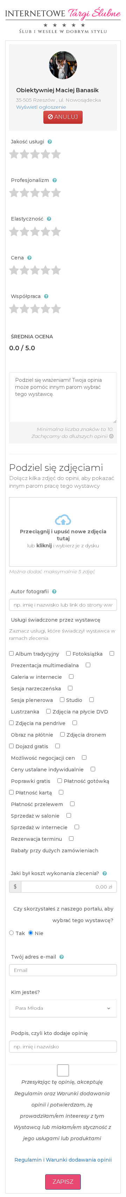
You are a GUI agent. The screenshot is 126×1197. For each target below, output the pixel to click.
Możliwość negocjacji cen (43, 758)
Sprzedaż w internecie (39, 827)
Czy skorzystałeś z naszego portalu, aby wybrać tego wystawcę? (63, 914)
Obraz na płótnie (32, 735)
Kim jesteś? (25, 992)
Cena (17, 258)
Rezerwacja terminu (36, 839)
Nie (39, 933)
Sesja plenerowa (32, 700)
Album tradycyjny (37, 654)
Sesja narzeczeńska (36, 688)
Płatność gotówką (86, 781)
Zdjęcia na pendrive (40, 723)
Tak (20, 933)
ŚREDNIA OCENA (32, 336)
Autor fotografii (30, 591)
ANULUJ (65, 117)
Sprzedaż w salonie (35, 816)
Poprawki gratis (30, 781)
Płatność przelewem (37, 804)
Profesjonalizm (30, 180)
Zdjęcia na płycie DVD (80, 712)
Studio (74, 700)
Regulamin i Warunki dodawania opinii (63, 1160)
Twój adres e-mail (33, 957)
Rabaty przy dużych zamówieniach (54, 850)
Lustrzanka (25, 712)
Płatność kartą (33, 793)
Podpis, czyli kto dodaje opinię (49, 1033)
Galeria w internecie (36, 677)
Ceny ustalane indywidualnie (47, 769)
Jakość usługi (27, 141)
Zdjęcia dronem (86, 735)
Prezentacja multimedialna (45, 665)
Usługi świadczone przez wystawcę (55, 620)
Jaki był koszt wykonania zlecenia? (55, 873)
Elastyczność (27, 219)
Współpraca (26, 296)
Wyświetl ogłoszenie (41, 107)
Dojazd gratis (31, 746)
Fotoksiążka (87, 654)
